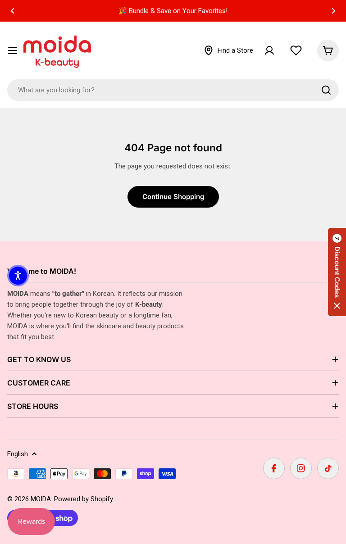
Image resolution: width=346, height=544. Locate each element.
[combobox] (173, 90)
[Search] (326, 90)
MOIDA (41, 499)
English (17, 454)
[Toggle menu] (12, 50)
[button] (12, 10)
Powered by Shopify (83, 499)
